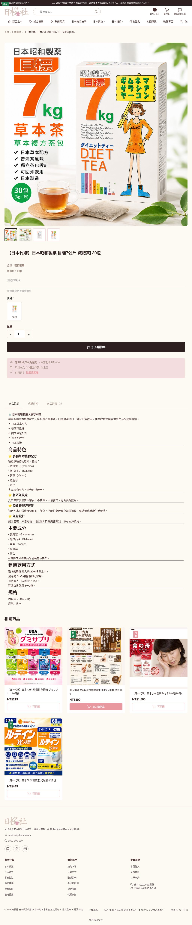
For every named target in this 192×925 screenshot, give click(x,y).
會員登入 (135, 866)
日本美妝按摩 (78, 21)
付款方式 (72, 872)
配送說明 (72, 877)
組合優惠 (39, 21)
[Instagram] (25, 848)
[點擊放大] (96, 134)
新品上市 (17, 21)
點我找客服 (32, 372)
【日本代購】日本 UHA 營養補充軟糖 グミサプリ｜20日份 (32, 691)
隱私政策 (66, 909)
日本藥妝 (99, 21)
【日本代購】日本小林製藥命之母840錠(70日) (157, 693)
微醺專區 (168, 21)
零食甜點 (135, 21)
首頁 (6, 31)
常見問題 (72, 888)
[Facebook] (16, 848)
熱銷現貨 (60, 21)
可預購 (36, 706)
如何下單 (72, 866)
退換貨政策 (73, 883)
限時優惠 (9, 894)
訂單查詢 (135, 877)
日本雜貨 (117, 21)
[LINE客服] (7, 848)
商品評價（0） (55, 403)
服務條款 (78, 909)
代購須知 (33, 403)
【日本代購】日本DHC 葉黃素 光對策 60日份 (31, 780)
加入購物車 (98, 347)
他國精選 (152, 21)
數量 (9, 326)
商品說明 (14, 403)
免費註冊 (135, 872)
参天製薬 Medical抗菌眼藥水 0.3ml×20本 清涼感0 (96, 691)
